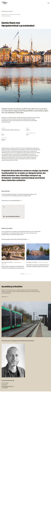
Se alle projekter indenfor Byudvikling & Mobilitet (14, 239)
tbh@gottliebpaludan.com (7, 386)
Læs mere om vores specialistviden (11, 200)
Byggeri (3, 139)
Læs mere (4, 296)
